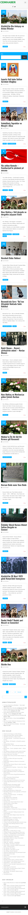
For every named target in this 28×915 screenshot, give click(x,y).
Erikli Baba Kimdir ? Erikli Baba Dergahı (12, 817)
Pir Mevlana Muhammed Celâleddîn (12, 786)
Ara (2, 54)
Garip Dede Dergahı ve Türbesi (11, 819)
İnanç (4, 143)
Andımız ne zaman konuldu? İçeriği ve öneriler (14, 856)
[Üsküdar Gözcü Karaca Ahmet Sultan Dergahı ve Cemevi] (14, 515)
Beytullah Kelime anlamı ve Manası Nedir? (13, 859)
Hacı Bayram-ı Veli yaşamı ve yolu (11, 849)
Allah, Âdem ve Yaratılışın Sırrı (10, 799)
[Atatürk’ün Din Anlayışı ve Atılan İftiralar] (14, 16)
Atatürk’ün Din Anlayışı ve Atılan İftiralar (12, 27)
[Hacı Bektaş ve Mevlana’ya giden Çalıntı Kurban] (14, 385)
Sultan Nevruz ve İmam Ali (10, 866)
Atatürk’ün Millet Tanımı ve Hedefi (11, 820)
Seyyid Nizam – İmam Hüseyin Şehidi (12, 862)
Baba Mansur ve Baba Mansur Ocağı (12, 830)
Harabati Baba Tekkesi (11, 258)
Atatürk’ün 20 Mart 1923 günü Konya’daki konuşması (13, 577)
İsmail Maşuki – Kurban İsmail (10, 807)
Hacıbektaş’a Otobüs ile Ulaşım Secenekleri (13, 838)
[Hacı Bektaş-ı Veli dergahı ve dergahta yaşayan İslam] (14, 202)
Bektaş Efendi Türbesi (9, 839)
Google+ (15, 22)
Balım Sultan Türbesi (8, 840)
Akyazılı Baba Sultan (8, 806)
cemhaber (17, 912)
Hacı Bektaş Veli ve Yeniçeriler (10, 797)
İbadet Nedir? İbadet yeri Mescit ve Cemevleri (12, 621)
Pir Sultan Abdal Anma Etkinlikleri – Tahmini (13, 705)
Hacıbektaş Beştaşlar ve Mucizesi (11, 836)
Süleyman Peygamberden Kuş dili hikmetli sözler (15, 852)
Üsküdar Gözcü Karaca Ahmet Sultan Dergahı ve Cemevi (14, 527)
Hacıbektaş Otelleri (8, 874)
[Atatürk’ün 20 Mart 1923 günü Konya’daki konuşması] (14, 565)
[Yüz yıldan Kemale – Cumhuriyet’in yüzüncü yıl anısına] (14, 156)
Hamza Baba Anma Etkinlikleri (10, 708)
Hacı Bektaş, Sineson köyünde (10, 851)
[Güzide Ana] (14, 655)
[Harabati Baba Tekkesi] (14, 248)
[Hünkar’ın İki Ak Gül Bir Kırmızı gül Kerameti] (14, 427)
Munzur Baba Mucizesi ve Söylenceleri (12, 790)
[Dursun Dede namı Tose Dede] (14, 472)
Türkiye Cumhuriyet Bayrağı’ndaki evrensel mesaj (15, 822)
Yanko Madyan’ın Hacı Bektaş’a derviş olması (14, 861)
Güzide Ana (6, 664)
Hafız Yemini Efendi (8, 804)
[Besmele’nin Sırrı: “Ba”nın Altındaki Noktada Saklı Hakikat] (14, 292)
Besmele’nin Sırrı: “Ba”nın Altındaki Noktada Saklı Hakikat (12, 304)
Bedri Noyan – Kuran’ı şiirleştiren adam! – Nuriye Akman (13, 350)
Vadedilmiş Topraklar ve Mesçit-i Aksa (11, 124)
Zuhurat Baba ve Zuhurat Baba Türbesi (12, 770)
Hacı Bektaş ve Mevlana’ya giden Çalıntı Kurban (12, 395)
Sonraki (19, 692)
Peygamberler (11, 143)
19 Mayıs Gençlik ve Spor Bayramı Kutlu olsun (14, 832)
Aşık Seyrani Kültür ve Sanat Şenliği (12, 718)
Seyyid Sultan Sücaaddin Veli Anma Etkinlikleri (14, 715)
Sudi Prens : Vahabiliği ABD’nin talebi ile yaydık (14, 833)
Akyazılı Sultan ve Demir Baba (10, 803)
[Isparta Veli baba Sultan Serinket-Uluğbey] (14, 70)
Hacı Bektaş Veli (7, 234)
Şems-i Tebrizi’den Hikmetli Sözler (11, 777)
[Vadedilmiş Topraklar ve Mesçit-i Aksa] (14, 114)
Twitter (3, 22)
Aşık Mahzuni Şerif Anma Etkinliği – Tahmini (13, 723)
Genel (10, 190)
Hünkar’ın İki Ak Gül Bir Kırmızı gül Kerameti (11, 438)
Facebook (9, 22)
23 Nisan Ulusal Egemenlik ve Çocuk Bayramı (14, 835)
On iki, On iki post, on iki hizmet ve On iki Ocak (14, 780)
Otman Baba (6, 855)
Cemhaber (6, 31)
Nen (17, 889)
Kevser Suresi (7, 800)
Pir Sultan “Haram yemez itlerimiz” (11, 826)
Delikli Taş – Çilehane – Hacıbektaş (12, 842)
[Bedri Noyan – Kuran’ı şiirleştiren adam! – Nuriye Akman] (14, 338)
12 (15, 692)
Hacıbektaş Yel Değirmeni (9, 778)
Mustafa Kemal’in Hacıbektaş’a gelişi (12, 784)
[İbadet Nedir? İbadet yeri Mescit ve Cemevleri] (14, 611)
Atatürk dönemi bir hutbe (9, 853)
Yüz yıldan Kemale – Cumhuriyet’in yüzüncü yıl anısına (12, 168)
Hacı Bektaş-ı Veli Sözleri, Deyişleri (11, 843)
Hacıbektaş (16, 234)
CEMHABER (4, 907)
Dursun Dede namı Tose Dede (13, 485)
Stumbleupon (21, 22)
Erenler (5, 101)
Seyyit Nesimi (7, 858)
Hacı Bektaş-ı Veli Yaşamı (9, 848)
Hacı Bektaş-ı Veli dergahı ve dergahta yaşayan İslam (13, 213)
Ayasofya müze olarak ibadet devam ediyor (13, 801)
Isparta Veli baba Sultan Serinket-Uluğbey (11, 80)
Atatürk (5, 46)
